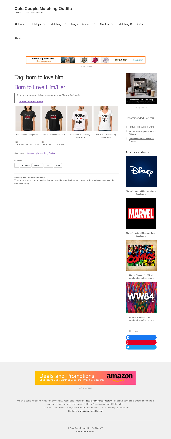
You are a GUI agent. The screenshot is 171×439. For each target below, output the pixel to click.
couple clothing (70, 180)
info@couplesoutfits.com (91, 410)
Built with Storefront (85, 431)
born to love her (39, 180)
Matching (55, 24)
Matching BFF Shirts (130, 24)
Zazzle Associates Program (99, 400)
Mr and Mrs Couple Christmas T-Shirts (142, 132)
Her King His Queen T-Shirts (141, 126)
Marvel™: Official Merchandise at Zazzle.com (141, 234)
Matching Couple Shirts (34, 177)
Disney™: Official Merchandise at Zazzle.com (141, 192)
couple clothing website (90, 180)
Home (21, 24)
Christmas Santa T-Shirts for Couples (141, 140)
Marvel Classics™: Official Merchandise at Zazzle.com (141, 276)
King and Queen (80, 24)
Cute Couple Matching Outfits (43, 8)
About (17, 38)
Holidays (36, 24)
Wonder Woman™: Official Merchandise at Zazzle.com (141, 319)
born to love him (54, 180)
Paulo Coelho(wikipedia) (31, 101)
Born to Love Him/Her (39, 87)
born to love (25, 180)
